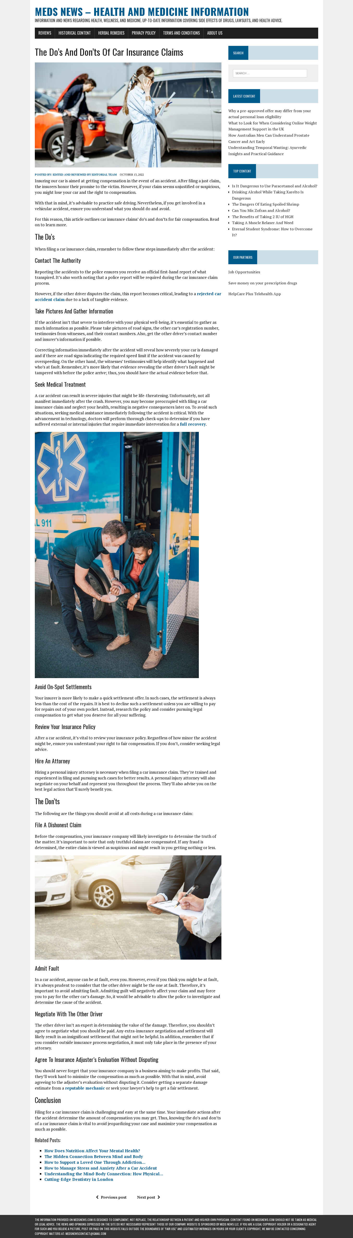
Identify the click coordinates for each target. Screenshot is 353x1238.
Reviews (44, 33)
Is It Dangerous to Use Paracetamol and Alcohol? (274, 186)
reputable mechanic (85, 1088)
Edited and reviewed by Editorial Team (85, 174)
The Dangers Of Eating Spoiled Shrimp (265, 204)
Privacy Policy (144, 33)
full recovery (193, 424)
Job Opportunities (244, 272)
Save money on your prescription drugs (262, 283)
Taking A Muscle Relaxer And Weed (262, 222)
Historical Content (75, 33)
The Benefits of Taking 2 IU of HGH (262, 216)
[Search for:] (270, 72)
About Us (214, 33)
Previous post (114, 1197)
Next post (146, 1197)
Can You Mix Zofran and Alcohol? (261, 210)
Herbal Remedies (111, 33)
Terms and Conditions (181, 33)
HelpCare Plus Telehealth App (254, 293)
